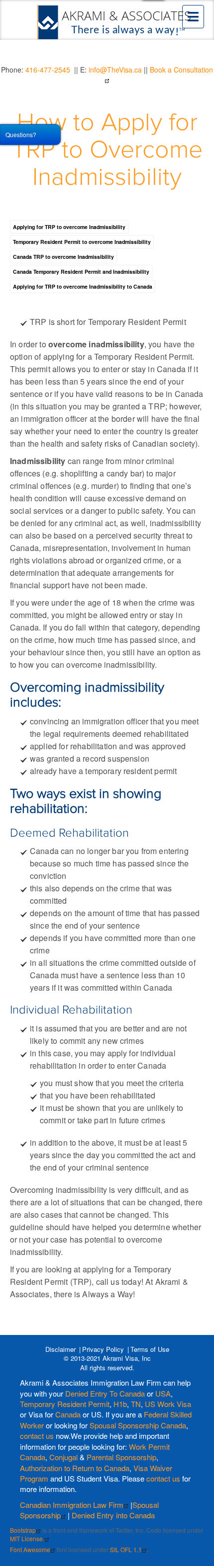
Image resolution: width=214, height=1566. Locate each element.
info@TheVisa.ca (115, 70)
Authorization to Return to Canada (74, 1468)
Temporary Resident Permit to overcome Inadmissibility (82, 241)
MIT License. (27, 1538)
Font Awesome (30, 1549)
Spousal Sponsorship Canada (138, 1425)
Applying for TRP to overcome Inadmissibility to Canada (82, 286)
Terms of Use (149, 1349)
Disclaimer (60, 1349)
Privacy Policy (103, 1349)
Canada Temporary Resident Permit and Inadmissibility (81, 271)
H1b (120, 1404)
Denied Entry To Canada (105, 1393)
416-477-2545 (47, 70)
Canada (68, 1414)
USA (163, 1393)
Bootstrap (23, 1530)
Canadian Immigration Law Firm (71, 1504)
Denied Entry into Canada (113, 1515)
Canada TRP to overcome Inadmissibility (63, 256)
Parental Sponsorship (121, 1457)
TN (136, 1404)
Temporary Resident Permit (64, 1404)
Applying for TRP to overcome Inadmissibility (69, 227)
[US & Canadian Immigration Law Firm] (115, 22)
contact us (37, 1435)
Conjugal (64, 1457)
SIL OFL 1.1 (126, 1549)
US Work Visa (168, 1404)
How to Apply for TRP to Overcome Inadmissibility (107, 150)
